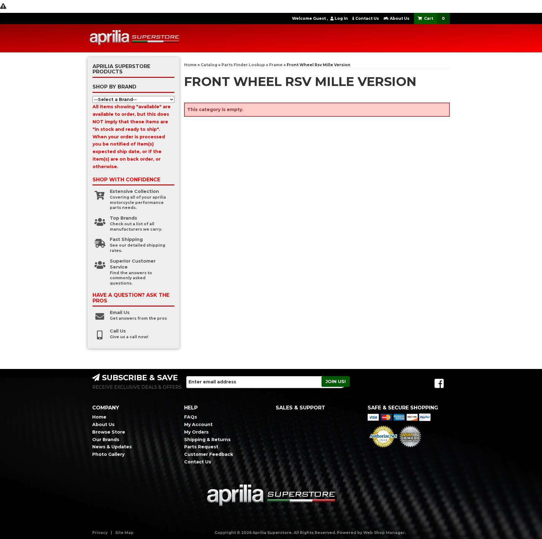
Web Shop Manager (384, 532)
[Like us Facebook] (439, 383)
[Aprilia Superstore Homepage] (135, 38)
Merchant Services (383, 449)
